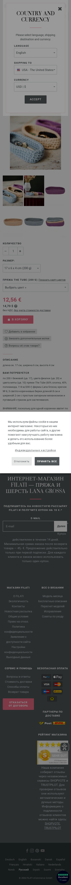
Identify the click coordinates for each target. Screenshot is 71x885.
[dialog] (35, 442)
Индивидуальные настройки (35, 450)
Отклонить (21, 461)
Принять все (47, 461)
